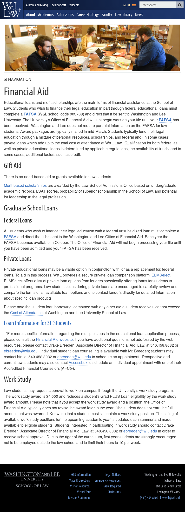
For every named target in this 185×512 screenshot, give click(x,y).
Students (74, 4)
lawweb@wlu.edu (170, 497)
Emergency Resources (108, 480)
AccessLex (78, 362)
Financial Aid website (54, 339)
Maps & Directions (80, 480)
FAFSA (30, 114)
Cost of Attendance (26, 312)
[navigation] (129, 5)
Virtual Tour (84, 491)
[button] (180, 4)
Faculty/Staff (58, 4)
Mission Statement (79, 497)
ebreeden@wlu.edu (21, 351)
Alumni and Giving (37, 4)
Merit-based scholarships (25, 185)
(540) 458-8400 (149, 497)
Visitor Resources (80, 486)
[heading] (11, 9)
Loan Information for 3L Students (37, 322)
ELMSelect (161, 275)
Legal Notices (113, 474)
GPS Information (81, 474)
